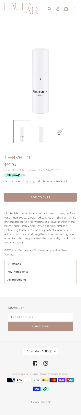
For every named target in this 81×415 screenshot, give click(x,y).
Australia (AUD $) (39, 351)
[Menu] (74, 8)
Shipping (29, 181)
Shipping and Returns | (25, 373)
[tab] (40, 264)
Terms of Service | (50, 373)
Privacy (64, 373)
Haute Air (45, 401)
